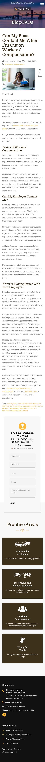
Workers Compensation (15, 64)
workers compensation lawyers (15, 410)
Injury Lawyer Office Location (13, 706)
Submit (12, 503)
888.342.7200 (30, 391)
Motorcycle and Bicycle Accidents (19, 734)
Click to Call (24, 9)
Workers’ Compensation (15, 739)
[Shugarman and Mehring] (22, 3)
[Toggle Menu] (42, 4)
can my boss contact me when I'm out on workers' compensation (21, 404)
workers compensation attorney (23, 408)
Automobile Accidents (14, 730)
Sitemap (17, 749)
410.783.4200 (7, 391)
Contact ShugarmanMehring (18, 388)
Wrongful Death (12, 743)
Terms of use (7, 749)
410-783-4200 (16, 702)
